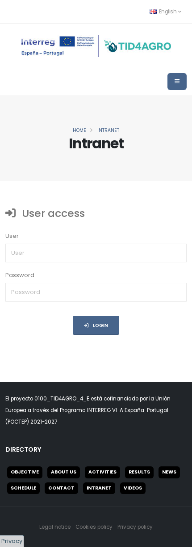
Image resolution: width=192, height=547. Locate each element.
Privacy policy (135, 527)
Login (100, 325)
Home (79, 130)
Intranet (108, 130)
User (12, 236)
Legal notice (55, 527)
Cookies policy (94, 527)
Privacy (11, 541)
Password (19, 275)
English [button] (168, 11)
